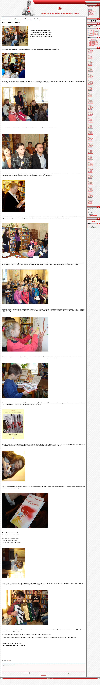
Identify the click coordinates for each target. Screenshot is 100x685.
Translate (95, 26)
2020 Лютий (90, 137)
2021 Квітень (90, 149)
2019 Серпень (90, 132)
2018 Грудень (90, 125)
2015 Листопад (90, 93)
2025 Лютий (90, 189)
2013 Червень (90, 68)
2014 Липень (90, 79)
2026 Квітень (90, 201)
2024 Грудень (90, 187)
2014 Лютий (90, 75)
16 (92, 43)
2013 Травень (90, 67)
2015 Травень (90, 88)
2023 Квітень (90, 170)
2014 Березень (90, 76)
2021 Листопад (90, 155)
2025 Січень (90, 188)
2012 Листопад (90, 62)
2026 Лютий (90, 199)
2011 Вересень (90, 50)
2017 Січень (90, 105)
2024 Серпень (90, 184)
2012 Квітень (90, 56)
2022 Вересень (90, 164)
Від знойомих (91, 212)
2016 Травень (90, 98)
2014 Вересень (90, 81)
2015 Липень (90, 90)
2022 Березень (90, 159)
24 (93, 44)
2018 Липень (90, 121)
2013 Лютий (90, 65)
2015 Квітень (90, 87)
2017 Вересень (90, 112)
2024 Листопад (90, 186)
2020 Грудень (90, 146)
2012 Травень (90, 57)
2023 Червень (90, 172)
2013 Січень (90, 64)
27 (97, 44)
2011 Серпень (90, 49)
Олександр (9, 660)
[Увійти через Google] (95, 21)
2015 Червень (90, 89)
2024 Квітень (90, 180)
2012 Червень (90, 58)
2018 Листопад (90, 124)
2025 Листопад (90, 197)
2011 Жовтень (90, 51)
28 (89, 45)
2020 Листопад (90, 145)
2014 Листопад (90, 83)
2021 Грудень (90, 156)
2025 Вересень (90, 195)
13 (97, 42)
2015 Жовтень (90, 92)
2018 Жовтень (90, 123)
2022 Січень (90, 157)
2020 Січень (90, 136)
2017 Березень (90, 107)
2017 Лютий (90, 106)
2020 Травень (90, 140)
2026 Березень (90, 200)
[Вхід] (86, 4)
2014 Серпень (90, 80)
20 (97, 43)
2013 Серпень (90, 70)
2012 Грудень (90, 63)
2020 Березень (90, 138)
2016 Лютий (90, 96)
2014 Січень (90, 74)
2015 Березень (90, 86)
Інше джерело (91, 214)
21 (89, 44)
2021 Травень (90, 150)
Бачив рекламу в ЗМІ (92, 211)
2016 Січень (90, 95)
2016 (5, 18)
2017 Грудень (90, 115)
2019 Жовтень (90, 134)
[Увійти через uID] (91, 21)
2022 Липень (90, 162)
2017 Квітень (90, 108)
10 (93, 42)
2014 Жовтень (90, 82)
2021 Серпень (90, 153)
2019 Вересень (90, 133)
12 (96, 42)
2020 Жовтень (90, 144)
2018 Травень (90, 119)
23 (92, 44)
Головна (3, 18)
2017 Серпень (90, 111)
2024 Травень (90, 181)
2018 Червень (90, 120)
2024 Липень (90, 183)
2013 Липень (90, 69)
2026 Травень (90, 202)
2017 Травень (90, 109)
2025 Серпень (90, 194)
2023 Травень (90, 171)
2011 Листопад (90, 52)
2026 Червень (90, 203)
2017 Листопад (90, 114)
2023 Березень (90, 169)
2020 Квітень (90, 139)
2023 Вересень (90, 174)
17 (93, 43)
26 (96, 44)
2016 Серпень (90, 101)
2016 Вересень (90, 102)
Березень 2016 (93, 39)
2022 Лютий (90, 158)
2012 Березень (90, 55)
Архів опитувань (94, 216)
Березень (8, 18)
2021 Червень (90, 151)
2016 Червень (90, 99)
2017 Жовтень (90, 113)
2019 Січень (90, 126)
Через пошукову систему (93, 213)
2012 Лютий (90, 54)
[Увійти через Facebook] (93, 21)
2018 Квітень (90, 118)
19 (96, 43)
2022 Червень (90, 161)
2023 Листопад (90, 176)
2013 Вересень (90, 71)
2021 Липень (90, 152)
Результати (89, 216)
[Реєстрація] (85, 4)
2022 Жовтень (90, 165)
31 (93, 45)
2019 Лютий (90, 127)
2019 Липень (90, 131)
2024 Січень (90, 178)
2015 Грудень (90, 94)
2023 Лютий (90, 168)
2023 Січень (90, 167)
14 (89, 43)
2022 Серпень (90, 163)
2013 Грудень (90, 73)
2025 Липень (90, 193)
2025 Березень (90, 190)
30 (92, 45)
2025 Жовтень (90, 196)
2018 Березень (90, 117)
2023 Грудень (90, 177)
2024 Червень (90, 182)
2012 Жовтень (90, 61)
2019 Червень (90, 130)
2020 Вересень (90, 143)
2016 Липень (90, 100)
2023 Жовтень (90, 175)
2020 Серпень (90, 142)
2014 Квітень (90, 77)
